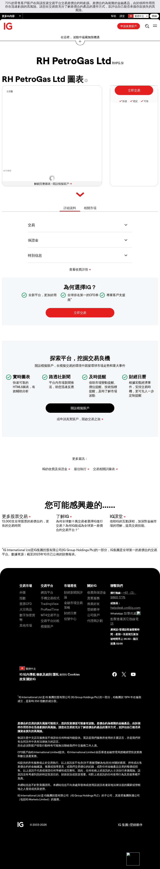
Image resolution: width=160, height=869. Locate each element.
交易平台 (47, 585)
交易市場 (26, 585)
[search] (147, 26)
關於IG (92, 585)
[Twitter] (124, 674)
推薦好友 (93, 603)
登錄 (154, 15)
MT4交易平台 (50, 615)
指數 (23, 598)
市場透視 (70, 585)
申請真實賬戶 (128, 26)
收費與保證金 (96, 592)
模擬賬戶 (47, 626)
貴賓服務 (93, 598)
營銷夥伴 (93, 609)
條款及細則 (44, 674)
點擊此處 (130, 613)
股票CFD (26, 603)
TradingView (50, 603)
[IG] (8, 26)
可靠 (146, 101)
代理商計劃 (95, 620)
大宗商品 (26, 609)
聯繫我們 (116, 585)
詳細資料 (70, 208)
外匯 (23, 592)
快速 (124, 101)
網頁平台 (47, 592)
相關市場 (90, 208)
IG (21, 674)
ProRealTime (50, 609)
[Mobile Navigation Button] (155, 26)
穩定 (135, 101)
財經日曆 (70, 613)
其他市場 (26, 625)
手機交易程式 (50, 598)
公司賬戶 (93, 615)
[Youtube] (133, 674)
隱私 (56, 674)
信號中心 (70, 618)
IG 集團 (123, 824)
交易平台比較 (50, 620)
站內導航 (29, 674)
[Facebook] (114, 674)
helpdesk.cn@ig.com (125, 607)
